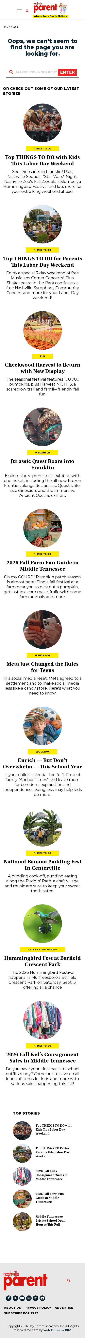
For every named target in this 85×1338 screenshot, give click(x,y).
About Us (12, 1307)
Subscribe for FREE (21, 1313)
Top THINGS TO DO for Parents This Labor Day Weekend (53, 1152)
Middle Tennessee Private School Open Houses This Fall (50, 1220)
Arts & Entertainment (42, 949)
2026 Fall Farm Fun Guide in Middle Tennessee (50, 1198)
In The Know (42, 655)
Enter (67, 72)
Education (43, 752)
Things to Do (42, 148)
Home (6, 27)
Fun (42, 356)
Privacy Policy (38, 1307)
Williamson (42, 452)
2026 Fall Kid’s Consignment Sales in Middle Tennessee (52, 1175)
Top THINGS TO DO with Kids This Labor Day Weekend (54, 1129)
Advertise (64, 1307)
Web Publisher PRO (57, 1330)
